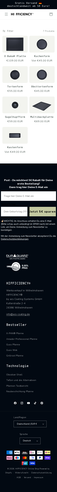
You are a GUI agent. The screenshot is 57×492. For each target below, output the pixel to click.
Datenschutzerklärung (41, 473)
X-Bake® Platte (15, 56)
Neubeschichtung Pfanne (19, 391)
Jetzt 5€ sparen (43, 211)
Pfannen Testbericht (17, 385)
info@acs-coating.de (18, 314)
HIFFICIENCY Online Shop (27, 469)
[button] (6, 14)
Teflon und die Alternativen (21, 380)
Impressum (38, 477)
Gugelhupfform (15, 117)
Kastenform (15, 147)
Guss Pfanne (13, 344)
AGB (19, 477)
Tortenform (15, 86)
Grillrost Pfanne (14, 355)
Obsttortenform (42, 86)
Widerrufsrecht (21, 473)
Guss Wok (11, 350)
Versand (27, 477)
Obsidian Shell (14, 374)
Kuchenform (42, 56)
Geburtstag (8, 204)
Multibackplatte (42, 117)
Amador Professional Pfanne (21, 339)
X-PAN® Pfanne (15, 333)
